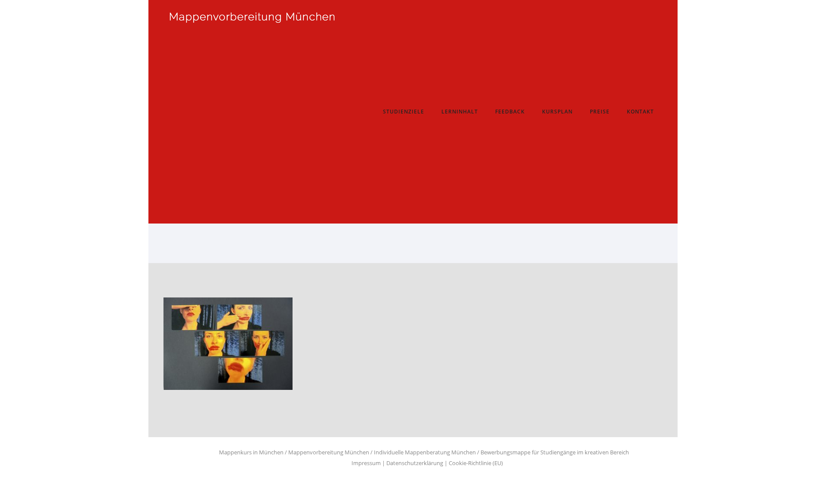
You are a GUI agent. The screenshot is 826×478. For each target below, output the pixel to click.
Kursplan (557, 111)
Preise (600, 111)
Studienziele (403, 111)
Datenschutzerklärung (414, 463)
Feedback (510, 111)
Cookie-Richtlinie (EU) (476, 463)
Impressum (366, 463)
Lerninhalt (459, 111)
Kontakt (640, 111)
